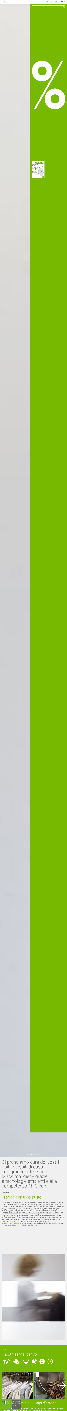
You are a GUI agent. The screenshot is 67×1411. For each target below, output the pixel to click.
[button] (27, 1154)
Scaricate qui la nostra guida (11, 1223)
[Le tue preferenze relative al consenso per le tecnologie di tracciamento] (64, 1409)
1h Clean (5, 2)
